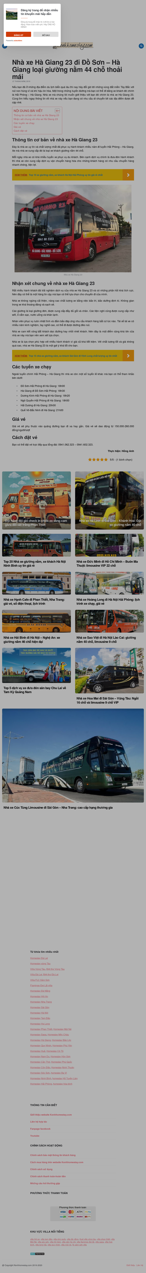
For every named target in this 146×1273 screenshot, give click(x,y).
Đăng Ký (18, 35)
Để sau (46, 35)
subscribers (18, 40)
